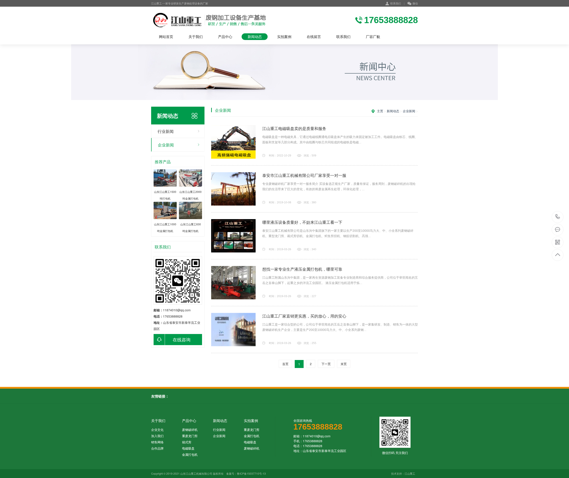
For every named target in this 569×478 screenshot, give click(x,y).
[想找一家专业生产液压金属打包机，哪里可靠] (233, 282)
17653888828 (558, 217)
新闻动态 (255, 36)
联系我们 (395, 3)
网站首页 (166, 36)
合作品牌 (157, 448)
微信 (415, 3)
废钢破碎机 (190, 429)
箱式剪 (186, 442)
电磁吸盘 (188, 448)
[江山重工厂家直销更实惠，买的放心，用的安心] (233, 329)
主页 (380, 111)
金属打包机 (190, 454)
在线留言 (314, 36)
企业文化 (157, 429)
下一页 (326, 364)
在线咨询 (181, 339)
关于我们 (195, 36)
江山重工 (410, 473)
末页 (344, 364)
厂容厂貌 (373, 36)
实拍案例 (284, 36)
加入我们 (157, 435)
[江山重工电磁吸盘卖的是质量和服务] (233, 142)
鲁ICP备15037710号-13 (251, 473)
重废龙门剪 (190, 435)
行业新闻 (166, 131)
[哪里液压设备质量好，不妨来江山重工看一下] (233, 235)
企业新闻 (166, 145)
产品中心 (225, 36)
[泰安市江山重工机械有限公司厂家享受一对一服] (233, 189)
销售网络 (157, 442)
